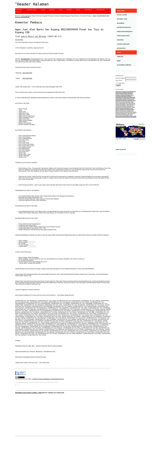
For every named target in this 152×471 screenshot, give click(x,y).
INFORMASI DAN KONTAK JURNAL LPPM (28, 392)
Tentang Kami (31, 9)
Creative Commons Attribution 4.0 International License (48, 379)
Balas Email (19, 39)
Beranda (19, 9)
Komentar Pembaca (86, 16)
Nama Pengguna (120, 78)
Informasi (88, 9)
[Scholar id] (15, 384)
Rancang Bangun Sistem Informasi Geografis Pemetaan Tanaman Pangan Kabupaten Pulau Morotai (50, 16)
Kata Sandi (119, 80)
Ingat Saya (121, 83)
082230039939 (25, 59)
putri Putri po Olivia (33, 36)
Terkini (69, 9)
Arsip (78, 9)
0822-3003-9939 (27, 73)
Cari (60, 9)
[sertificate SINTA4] (126, 71)
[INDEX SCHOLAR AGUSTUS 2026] (126, 154)
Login (43, 9)
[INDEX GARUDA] (18, 384)
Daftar (52, 9)
